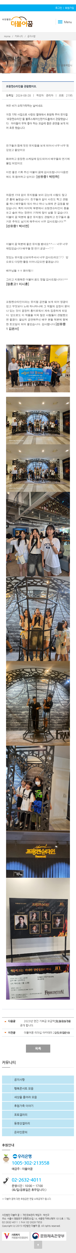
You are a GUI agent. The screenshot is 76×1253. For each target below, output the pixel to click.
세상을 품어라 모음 (25, 1097)
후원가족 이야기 (23, 1105)
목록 (38, 1048)
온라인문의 (20, 1132)
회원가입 (69, 7)
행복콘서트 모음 (23, 1088)
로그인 (58, 7)
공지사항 (19, 1079)
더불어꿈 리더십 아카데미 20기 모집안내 (46, 1032)
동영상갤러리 (22, 1123)
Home (7, 36)
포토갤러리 (20, 1114)
